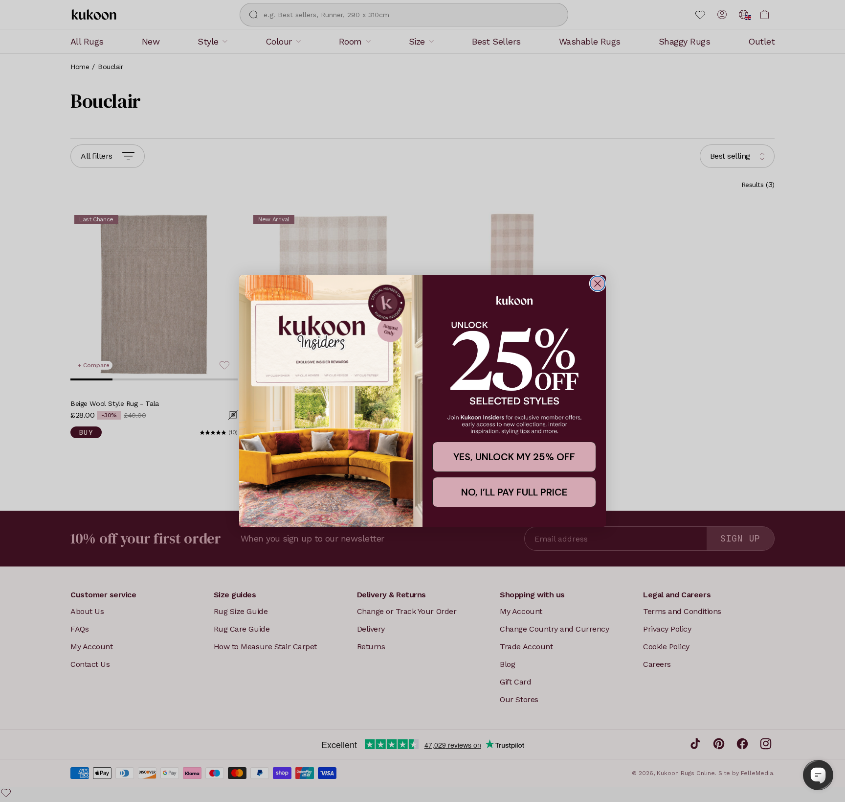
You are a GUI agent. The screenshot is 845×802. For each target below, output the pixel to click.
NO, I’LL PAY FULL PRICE (514, 492)
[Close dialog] (597, 283)
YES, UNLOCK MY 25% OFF (514, 456)
